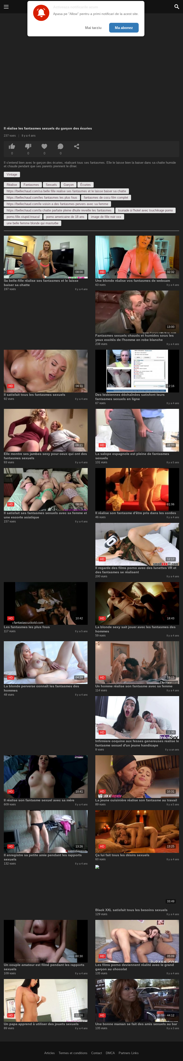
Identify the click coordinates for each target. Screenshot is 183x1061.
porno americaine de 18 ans (65, 217)
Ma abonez (124, 28)
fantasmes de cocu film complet (106, 197)
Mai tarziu (93, 28)
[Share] (77, 146)
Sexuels (51, 184)
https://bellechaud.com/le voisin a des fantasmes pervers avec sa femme (57, 204)
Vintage (12, 174)
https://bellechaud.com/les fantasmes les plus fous (42, 197)
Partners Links (129, 1053)
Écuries (85, 184)
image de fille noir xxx (106, 217)
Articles (49, 1053)
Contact (96, 1053)
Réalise (12, 184)
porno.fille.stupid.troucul (23, 217)
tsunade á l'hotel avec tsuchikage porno (145, 210)
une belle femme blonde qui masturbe (32, 223)
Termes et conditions (73, 1053)
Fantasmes (31, 184)
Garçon (69, 184)
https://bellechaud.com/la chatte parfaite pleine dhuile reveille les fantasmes (59, 210)
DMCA (110, 1053)
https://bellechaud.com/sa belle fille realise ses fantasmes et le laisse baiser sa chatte (66, 191)
